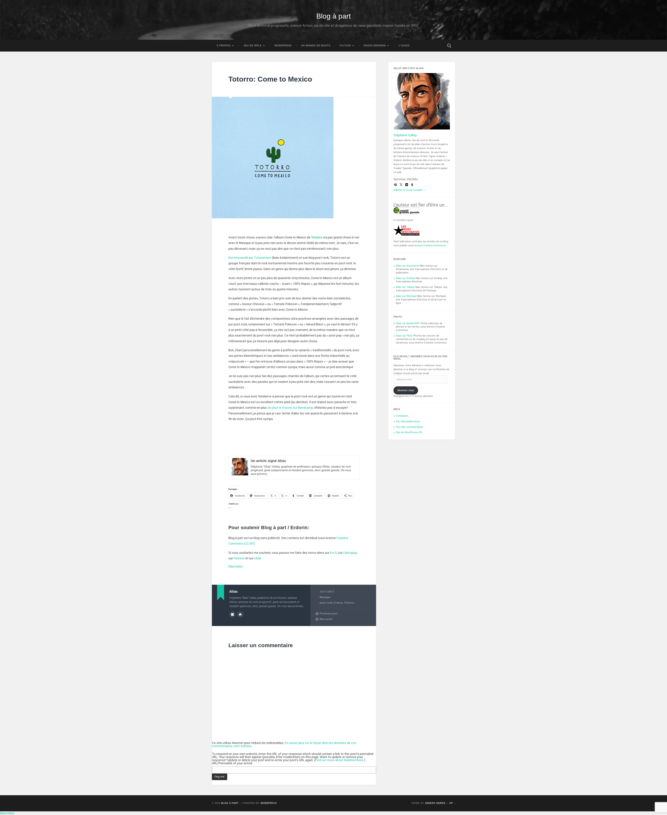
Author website (240, 614)
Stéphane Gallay (405, 135)
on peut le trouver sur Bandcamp (290, 407)
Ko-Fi (333, 552)
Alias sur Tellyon (405, 287)
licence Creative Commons (430, 245)
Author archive (232, 614)
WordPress (283, 45)
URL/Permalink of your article (232, 763)
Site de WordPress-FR (409, 432)
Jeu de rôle (253, 45)
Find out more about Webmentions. (339, 760)
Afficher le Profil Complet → (409, 190)
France (338, 602)
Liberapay (350, 552)
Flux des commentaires (409, 426)
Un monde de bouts (315, 45)
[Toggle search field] (449, 46)
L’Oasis (404, 45)
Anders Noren (435, 803)
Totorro (349, 602)
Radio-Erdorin (375, 45)
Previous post (329, 613)
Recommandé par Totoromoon (249, 257)
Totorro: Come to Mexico (270, 79)
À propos (224, 45)
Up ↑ (452, 803)
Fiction (345, 45)
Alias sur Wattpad (406, 296)
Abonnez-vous (405, 390)
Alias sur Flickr (404, 335)
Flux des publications (408, 421)
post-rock (326, 602)
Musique (325, 597)
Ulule (257, 558)
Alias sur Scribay (405, 278)
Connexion (402, 415)
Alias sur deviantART (408, 323)
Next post (326, 619)
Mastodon (235, 566)
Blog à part (333, 16)
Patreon (239, 558)
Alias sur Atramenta (407, 265)
